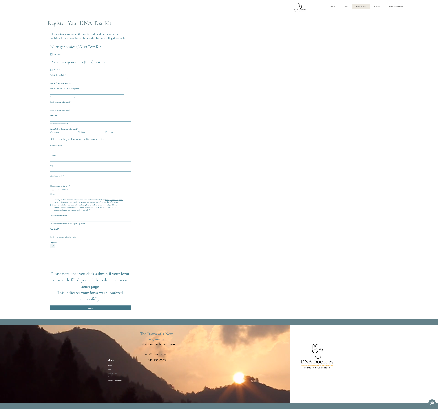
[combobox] (90, 79)
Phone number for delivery (60, 186)
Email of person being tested (60, 102)
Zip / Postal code (57, 176)
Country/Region (56, 145)
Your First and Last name (59, 215)
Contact (110, 377)
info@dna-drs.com (156, 354)
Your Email (54, 229)
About (110, 369)
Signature (54, 242)
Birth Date (53, 116)
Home (110, 365)
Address (53, 155)
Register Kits (112, 373)
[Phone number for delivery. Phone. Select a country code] (54, 190)
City (52, 166)
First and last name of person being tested (65, 89)
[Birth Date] (52, 119)
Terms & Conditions (115, 381)
